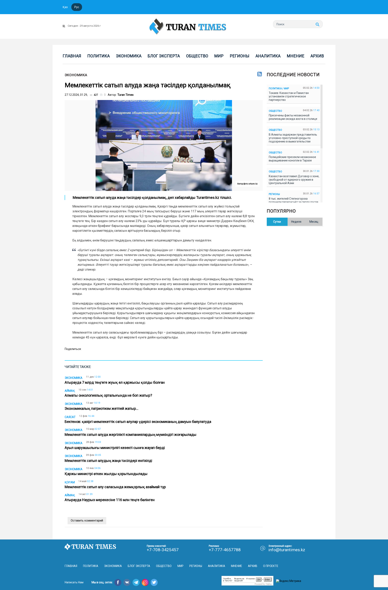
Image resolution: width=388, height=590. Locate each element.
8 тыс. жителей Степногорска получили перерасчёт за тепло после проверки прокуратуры (293, 202)
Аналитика (267, 56)
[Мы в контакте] (127, 582)
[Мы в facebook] (117, 582)
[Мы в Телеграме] (136, 582)
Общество (197, 56)
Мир (219, 56)
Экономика (128, 56)
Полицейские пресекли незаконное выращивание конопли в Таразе (292, 158)
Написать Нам (74, 582)
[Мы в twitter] (154, 582)
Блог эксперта (164, 56)
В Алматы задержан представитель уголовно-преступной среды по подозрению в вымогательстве (293, 138)
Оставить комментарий (87, 520)
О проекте (270, 566)
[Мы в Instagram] (145, 582)
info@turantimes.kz (286, 549)
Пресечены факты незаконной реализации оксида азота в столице (293, 117)
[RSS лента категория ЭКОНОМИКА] (259, 74)
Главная (72, 56)
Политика (98, 56)
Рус (76, 7)
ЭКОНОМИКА (76, 75)
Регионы (239, 56)
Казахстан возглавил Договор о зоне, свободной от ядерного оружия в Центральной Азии (294, 180)
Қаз (65, 7)
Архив (317, 56)
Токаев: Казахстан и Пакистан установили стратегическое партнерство (289, 96)
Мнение (295, 56)
